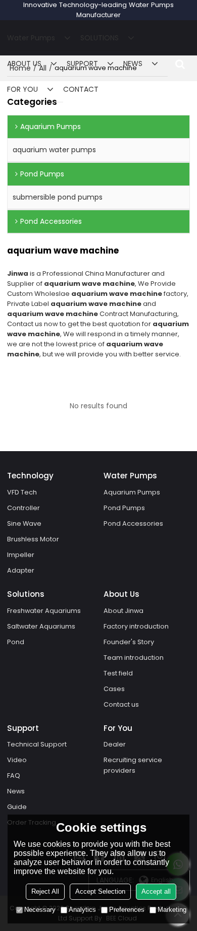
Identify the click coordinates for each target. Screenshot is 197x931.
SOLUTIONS (99, 38)
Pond (15, 642)
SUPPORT (82, 63)
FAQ (13, 775)
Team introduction (134, 657)
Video (17, 760)
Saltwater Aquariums (41, 626)
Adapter (20, 570)
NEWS (132, 63)
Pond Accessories (133, 523)
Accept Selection (100, 891)
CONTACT (80, 89)
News (16, 791)
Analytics (82, 909)
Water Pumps (31, 38)
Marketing (172, 909)
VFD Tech (22, 492)
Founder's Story (129, 642)
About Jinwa (123, 610)
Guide (17, 806)
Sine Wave (24, 523)
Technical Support (37, 744)
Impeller (20, 554)
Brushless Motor (33, 539)
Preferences (126, 909)
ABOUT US (24, 63)
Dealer (115, 744)
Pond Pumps (124, 508)
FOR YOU (22, 89)
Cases (114, 689)
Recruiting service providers (133, 765)
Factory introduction (136, 626)
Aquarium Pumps (132, 492)
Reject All (45, 891)
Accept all (156, 891)
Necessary (40, 909)
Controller (23, 508)
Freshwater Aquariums (44, 610)
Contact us (121, 704)
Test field (118, 673)
